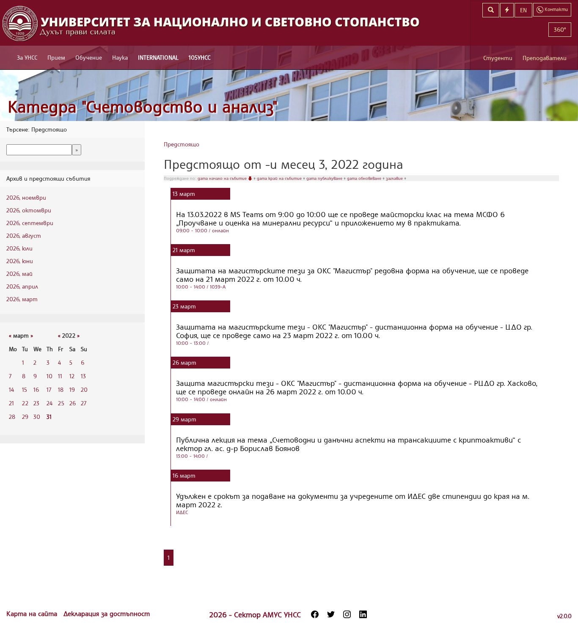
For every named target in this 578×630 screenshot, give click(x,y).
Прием (56, 57)
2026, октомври (28, 210)
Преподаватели (545, 57)
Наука (120, 57)
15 (24, 389)
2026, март (22, 299)
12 (71, 376)
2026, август (23, 235)
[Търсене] (490, 10)
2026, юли (19, 248)
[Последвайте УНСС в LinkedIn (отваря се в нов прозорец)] (363, 614)
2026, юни (19, 260)
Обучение (88, 57)
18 (60, 389)
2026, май (19, 273)
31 (49, 416)
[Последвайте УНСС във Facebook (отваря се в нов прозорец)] (314, 614)
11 (60, 376)
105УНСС (199, 57)
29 (25, 416)
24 (49, 403)
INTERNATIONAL (158, 57)
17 (49, 389)
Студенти (497, 57)
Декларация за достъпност (106, 613)
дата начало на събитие (223, 178)
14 (11, 389)
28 (12, 416)
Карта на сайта (32, 613)
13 (83, 376)
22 (25, 403)
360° (560, 29)
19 (72, 389)
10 (49, 376)
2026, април (22, 286)
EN (523, 10)
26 (72, 403)
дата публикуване (325, 178)
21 (11, 403)
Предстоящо (181, 144)
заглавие (395, 178)
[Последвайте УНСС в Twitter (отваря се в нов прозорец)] (330, 614)
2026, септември (29, 222)
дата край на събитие (280, 178)
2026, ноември (26, 197)
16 (36, 389)
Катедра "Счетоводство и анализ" (143, 106)
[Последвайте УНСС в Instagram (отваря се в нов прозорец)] (346, 614)
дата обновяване (365, 178)
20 (84, 389)
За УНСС (27, 57)
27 (83, 403)
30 (36, 416)
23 (36, 403)
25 (61, 403)
